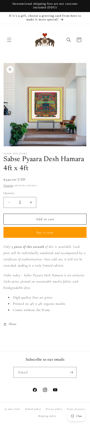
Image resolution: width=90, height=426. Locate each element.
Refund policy (33, 408)
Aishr (17, 408)
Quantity (9, 193)
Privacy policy (54, 408)
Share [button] (13, 324)
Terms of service (76, 408)
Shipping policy (47, 415)
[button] (9, 40)
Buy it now (45, 232)
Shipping (8, 185)
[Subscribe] (71, 372)
